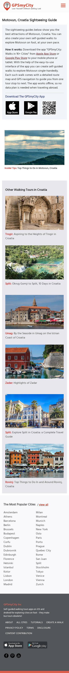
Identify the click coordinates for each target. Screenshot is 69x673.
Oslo (38, 533)
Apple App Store (46, 54)
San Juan (41, 559)
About (9, 622)
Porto (39, 542)
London (8, 580)
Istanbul (8, 567)
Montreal (41, 517)
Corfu (7, 542)
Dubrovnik (10, 550)
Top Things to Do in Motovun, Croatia (37, 168)
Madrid (8, 584)
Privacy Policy (14, 628)
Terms (30, 628)
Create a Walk (55, 622)
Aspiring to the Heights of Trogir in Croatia (30, 236)
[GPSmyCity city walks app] (22, 6)
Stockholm (42, 567)
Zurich (40, 584)
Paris (39, 538)
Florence (9, 559)
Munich (40, 521)
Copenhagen (11, 538)
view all (43, 505)
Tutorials (37, 622)
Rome (39, 555)
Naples (40, 525)
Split (38, 563)
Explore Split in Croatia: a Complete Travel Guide (34, 434)
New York (42, 529)
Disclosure (44, 628)
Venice (40, 576)
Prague (40, 546)
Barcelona (10, 521)
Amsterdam (11, 512)
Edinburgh (10, 555)
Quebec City (43, 550)
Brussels (8, 529)
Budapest (9, 533)
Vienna (40, 580)
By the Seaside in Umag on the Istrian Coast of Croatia (32, 335)
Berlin (7, 525)
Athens (8, 517)
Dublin (8, 546)
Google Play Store (16, 58)
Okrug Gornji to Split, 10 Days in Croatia (36, 284)
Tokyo (39, 572)
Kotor (7, 572)
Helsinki (8, 563)
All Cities (21, 622)
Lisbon (8, 576)
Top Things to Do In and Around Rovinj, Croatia (33, 484)
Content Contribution (18, 633)
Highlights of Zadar (25, 383)
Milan (39, 512)
